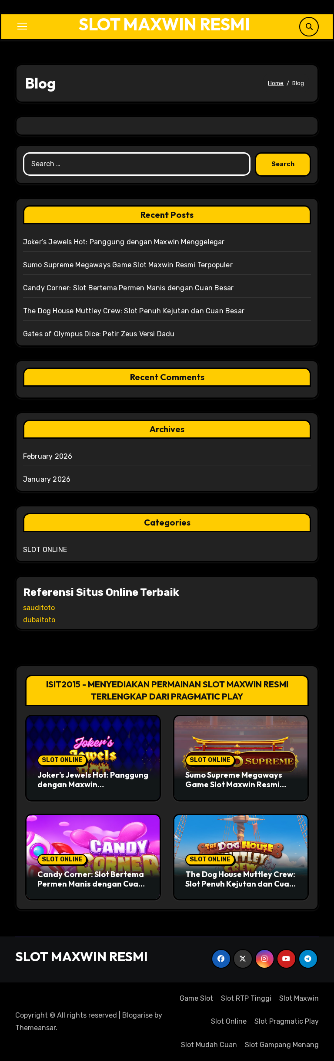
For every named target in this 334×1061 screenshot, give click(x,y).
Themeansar (35, 1028)
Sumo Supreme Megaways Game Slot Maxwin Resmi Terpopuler (128, 265)
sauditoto (39, 608)
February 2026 (48, 456)
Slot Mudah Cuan (209, 1045)
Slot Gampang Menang (282, 1045)
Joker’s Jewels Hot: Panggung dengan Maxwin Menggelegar (124, 242)
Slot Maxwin (299, 998)
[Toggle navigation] (22, 26)
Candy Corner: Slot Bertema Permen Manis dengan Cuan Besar (128, 288)
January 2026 (46, 479)
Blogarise (137, 1015)
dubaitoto (39, 620)
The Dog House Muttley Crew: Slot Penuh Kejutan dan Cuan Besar (133, 311)
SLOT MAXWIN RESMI (164, 24)
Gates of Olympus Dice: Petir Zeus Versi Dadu (99, 334)
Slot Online (229, 1021)
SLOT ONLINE (45, 549)
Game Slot (196, 998)
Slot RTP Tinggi (246, 998)
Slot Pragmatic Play (286, 1021)
